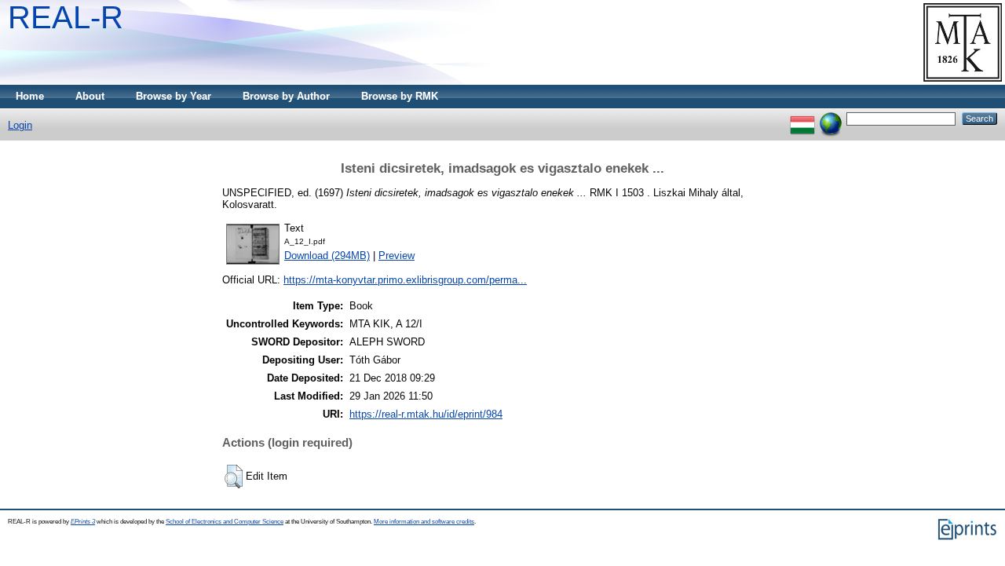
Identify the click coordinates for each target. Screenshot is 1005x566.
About (89, 96)
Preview (396, 255)
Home (30, 96)
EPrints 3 (83, 521)
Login (20, 125)
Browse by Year (173, 96)
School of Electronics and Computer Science (224, 521)
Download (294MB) (327, 255)
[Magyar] (802, 118)
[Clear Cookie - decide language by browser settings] (830, 118)
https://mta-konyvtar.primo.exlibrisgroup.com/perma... (405, 280)
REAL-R (65, 17)
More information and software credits (424, 521)
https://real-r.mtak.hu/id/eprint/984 (425, 414)
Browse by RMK (399, 96)
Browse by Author (286, 96)
